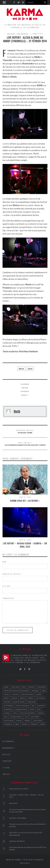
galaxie (22, 698)
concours (15, 694)
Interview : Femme (25, 431)
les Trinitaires (8, 705)
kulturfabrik (32, 702)
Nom (5, 562)
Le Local (6, 768)
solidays (27, 720)
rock (26, 717)
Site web (6, 586)
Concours (7, 761)
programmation (16, 717)
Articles (11, 34)
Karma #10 (13, 803)
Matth (17, 411)
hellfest (30, 698)
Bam (23, 687)
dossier (38, 694)
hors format (40, 698)
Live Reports (23, 34)
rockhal (18, 720)
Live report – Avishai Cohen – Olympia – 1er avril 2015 (25, 545)
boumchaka (42, 687)
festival (14, 698)
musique (7, 713)
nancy (15, 713)
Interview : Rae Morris (17, 841)
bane (30, 368)
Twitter (25, 388)
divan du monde (27, 694)
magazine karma (21, 709)
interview (7, 702)
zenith (42, 724)
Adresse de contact (13, 574)
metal (32, 709)
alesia (21, 368)
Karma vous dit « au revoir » (25, 500)
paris (5, 717)
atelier (6, 687)
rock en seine (8, 720)
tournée (24, 724)
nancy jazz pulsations (27, 713)
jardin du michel (19, 702)
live (33, 705)
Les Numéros (8, 741)
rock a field (35, 717)
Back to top (24, 862)
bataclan (31, 687)
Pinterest (25, 391)
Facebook (25, 384)
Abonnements (9, 748)
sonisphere (8, 724)
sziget (17, 724)
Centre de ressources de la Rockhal (16, 691)
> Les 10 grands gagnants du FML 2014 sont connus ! (25, 443)
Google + (25, 395)
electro (6, 698)
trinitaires (33, 724)
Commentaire (8, 598)
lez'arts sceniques (22, 705)
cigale (44, 691)
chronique (35, 691)
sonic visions (37, 720)
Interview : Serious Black (17, 818)
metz (39, 709)
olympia (41, 713)
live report (41, 705)
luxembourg (8, 709)
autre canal (15, 687)
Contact (6, 774)
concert (6, 694)
